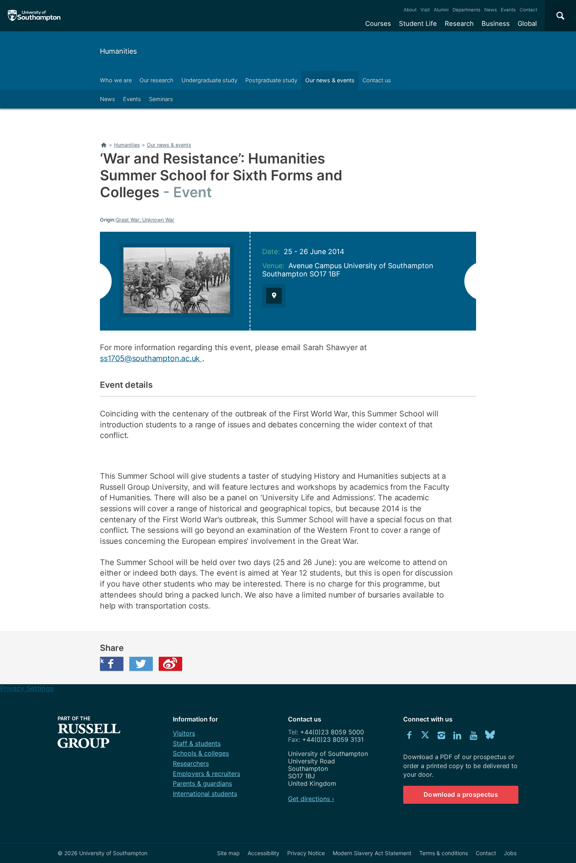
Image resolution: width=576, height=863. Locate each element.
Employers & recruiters (206, 774)
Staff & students (197, 743)
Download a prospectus (461, 794)
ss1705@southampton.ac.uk (151, 358)
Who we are (116, 80)
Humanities (118, 51)
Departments (466, 10)
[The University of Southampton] (34, 15)
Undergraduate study (209, 80)
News (490, 10)
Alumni (441, 10)
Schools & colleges (201, 753)
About (410, 10)
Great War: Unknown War (145, 220)
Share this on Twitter (141, 664)
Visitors (184, 733)
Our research (156, 80)
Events (508, 10)
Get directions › (311, 799)
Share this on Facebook (102, 661)
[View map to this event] (274, 295)
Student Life (418, 23)
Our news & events (330, 80)
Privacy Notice (306, 853)
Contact (528, 10)
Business (496, 23)
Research (459, 23)
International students (205, 794)
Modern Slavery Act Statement (372, 853)
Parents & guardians (202, 783)
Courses (378, 23)
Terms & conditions (443, 853)
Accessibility (263, 853)
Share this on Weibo (170, 664)
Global (527, 23)
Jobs (510, 853)
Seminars (161, 99)
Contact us (376, 80)
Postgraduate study (271, 80)
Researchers (191, 763)
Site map (228, 853)
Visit (425, 10)
